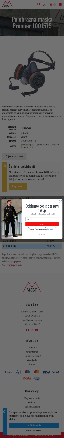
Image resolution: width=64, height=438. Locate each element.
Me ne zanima (42, 234)
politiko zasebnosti (50, 229)
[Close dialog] (60, 201)
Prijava (42, 224)
